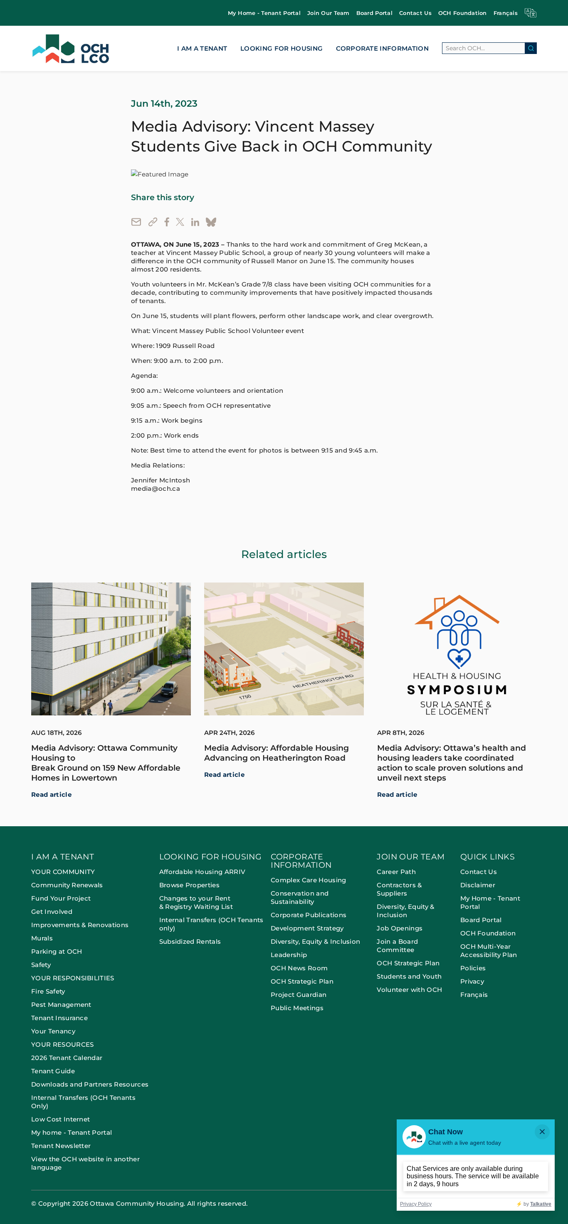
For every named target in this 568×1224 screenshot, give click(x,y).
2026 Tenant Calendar (66, 1058)
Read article (51, 794)
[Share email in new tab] (136, 222)
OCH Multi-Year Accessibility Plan (488, 950)
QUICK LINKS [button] (487, 857)
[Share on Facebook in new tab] (166, 222)
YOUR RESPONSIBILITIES (72, 978)
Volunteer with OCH (409, 990)
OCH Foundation (462, 13)
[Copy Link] (153, 222)
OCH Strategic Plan (302, 981)
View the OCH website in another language (85, 1163)
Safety (41, 965)
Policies (473, 968)
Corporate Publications (308, 915)
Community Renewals (67, 885)
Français (506, 13)
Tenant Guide (53, 1071)
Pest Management (61, 1005)
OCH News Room (299, 968)
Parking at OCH (56, 951)
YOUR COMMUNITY (63, 872)
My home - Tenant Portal (71, 1132)
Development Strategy (307, 928)
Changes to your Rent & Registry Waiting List (196, 902)
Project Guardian (298, 995)
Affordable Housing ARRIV (202, 872)
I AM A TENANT (202, 48)
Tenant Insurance (59, 1018)
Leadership (289, 955)
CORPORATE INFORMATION (382, 48)
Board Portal (374, 13)
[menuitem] (264, 13)
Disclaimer (477, 885)
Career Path (397, 872)
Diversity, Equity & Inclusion (315, 941)
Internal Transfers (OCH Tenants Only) (83, 1102)
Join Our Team (328, 13)
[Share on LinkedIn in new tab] (195, 222)
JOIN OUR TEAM (411, 857)
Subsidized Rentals (190, 941)
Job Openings (399, 928)
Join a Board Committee (397, 946)
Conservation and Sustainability (299, 897)
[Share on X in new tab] (180, 222)
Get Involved (51, 912)
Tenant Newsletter (61, 1146)
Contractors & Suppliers (399, 889)
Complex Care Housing (308, 880)
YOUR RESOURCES (62, 1044)
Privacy (472, 981)
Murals (42, 938)
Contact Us (415, 13)
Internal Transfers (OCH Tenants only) (211, 924)
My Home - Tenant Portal (264, 13)
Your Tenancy (53, 1031)
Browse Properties (189, 885)
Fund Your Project (61, 898)
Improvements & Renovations (79, 925)
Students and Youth (409, 976)
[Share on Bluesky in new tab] (211, 222)
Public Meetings (297, 1008)
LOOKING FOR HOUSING (281, 48)
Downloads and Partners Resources (89, 1084)
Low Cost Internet (60, 1119)
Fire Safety (48, 991)
